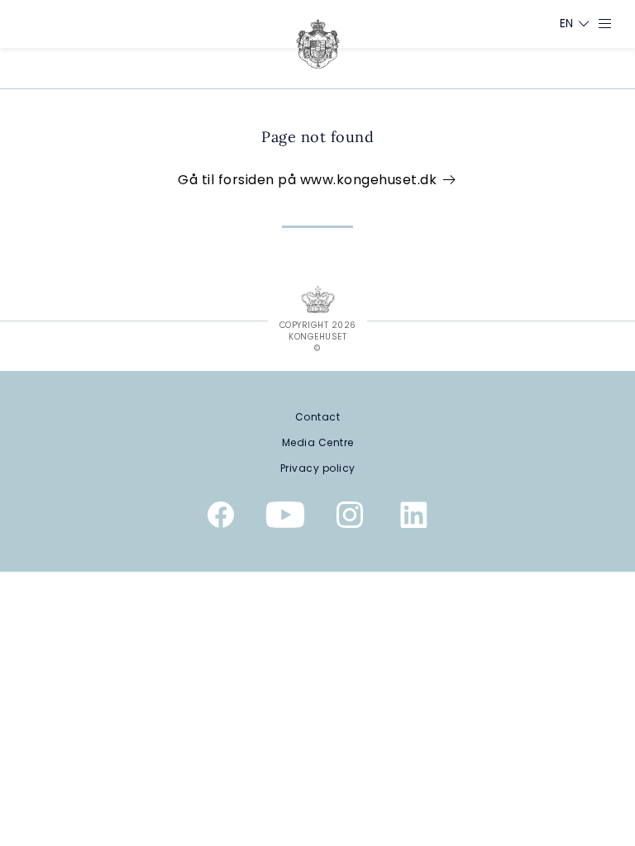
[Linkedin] (414, 518)
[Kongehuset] (318, 44)
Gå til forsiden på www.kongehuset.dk (309, 179)
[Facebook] (221, 518)
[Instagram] (350, 518)
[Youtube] (285, 518)
